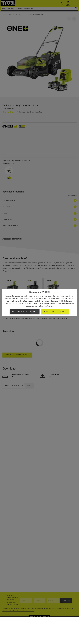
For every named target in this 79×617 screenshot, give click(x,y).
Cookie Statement (64, 301)
